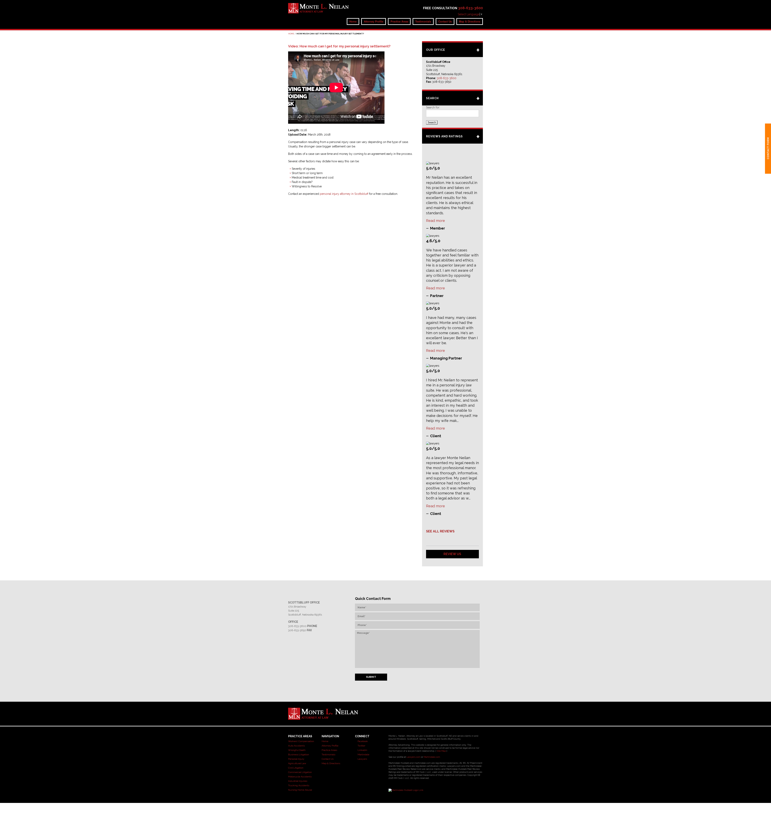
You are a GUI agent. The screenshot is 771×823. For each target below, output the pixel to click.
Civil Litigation (295, 767)
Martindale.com (432, 757)
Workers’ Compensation (301, 741)
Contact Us (445, 21)
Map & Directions (469, 21)
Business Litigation (298, 754)
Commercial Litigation (300, 772)
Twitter (361, 745)
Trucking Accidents (298, 785)
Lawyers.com (413, 757)
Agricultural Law (297, 763)
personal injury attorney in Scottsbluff (344, 193)
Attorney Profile (373, 21)
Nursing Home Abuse (300, 789)
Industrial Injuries (297, 781)
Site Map (441, 751)
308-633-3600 (470, 8)
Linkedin (362, 750)
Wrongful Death (297, 750)
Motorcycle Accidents (300, 776)
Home (353, 21)
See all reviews (440, 531)
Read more (435, 221)
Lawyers (362, 759)
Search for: (433, 107)
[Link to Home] (318, 8)
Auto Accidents (296, 745)
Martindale (363, 754)
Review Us (452, 554)
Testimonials (423, 21)
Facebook (362, 741)
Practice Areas (399, 21)
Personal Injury (296, 759)
